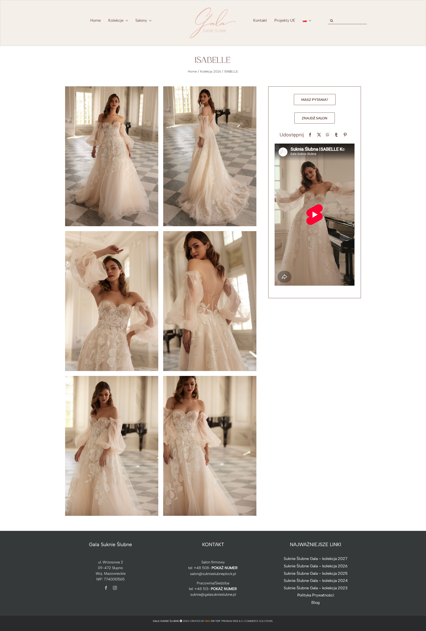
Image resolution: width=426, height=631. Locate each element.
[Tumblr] (336, 134)
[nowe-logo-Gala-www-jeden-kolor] (213, 7)
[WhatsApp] (327, 134)
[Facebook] (310, 134)
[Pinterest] (345, 134)
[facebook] (106, 588)
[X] (319, 134)
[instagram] (115, 588)
